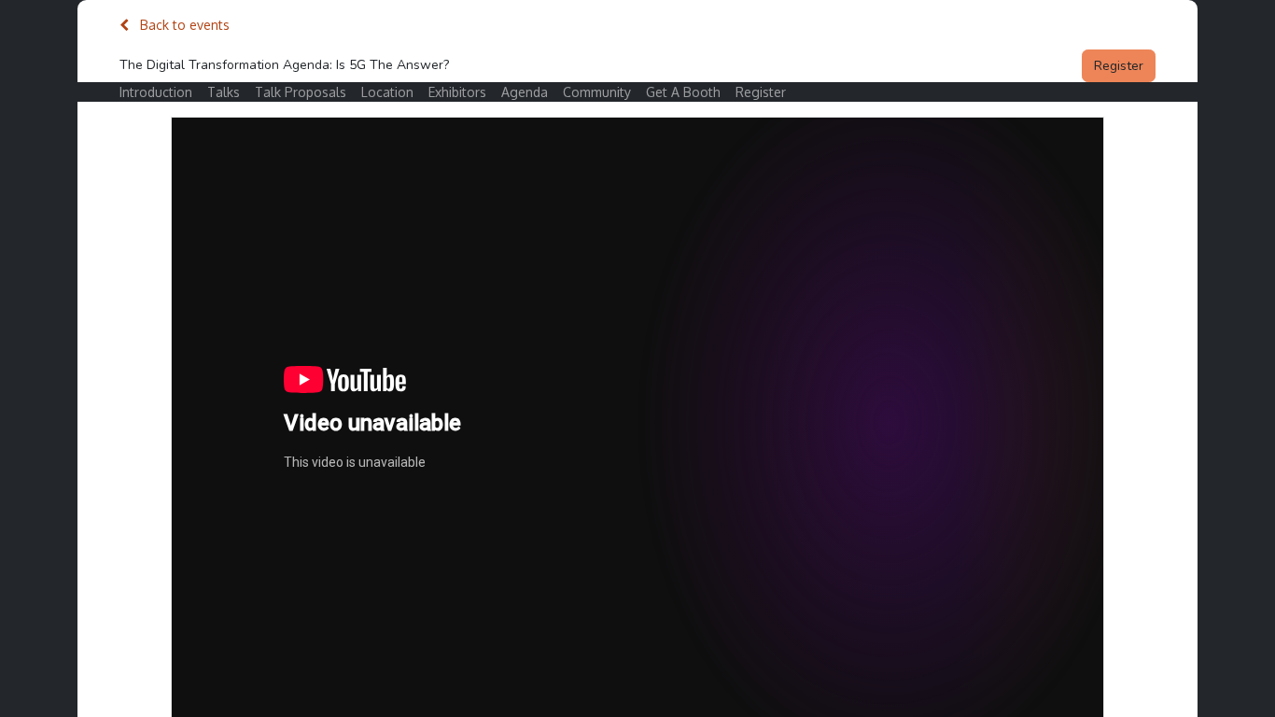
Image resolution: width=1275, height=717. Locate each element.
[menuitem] (163, 92)
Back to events (183, 25)
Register (1118, 66)
